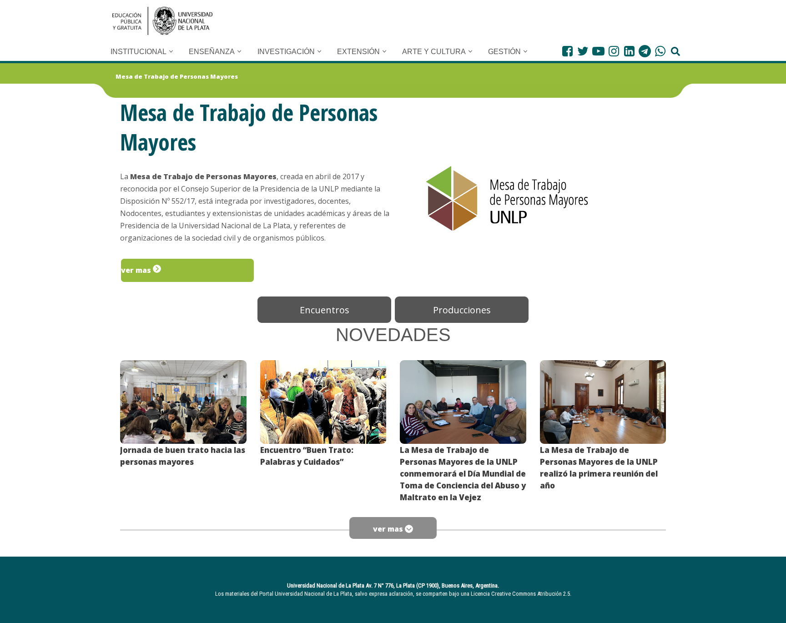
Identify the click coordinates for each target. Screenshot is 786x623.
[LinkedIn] (629, 51)
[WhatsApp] (660, 51)
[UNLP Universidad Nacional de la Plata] (162, 21)
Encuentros (324, 310)
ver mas (137, 270)
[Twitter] (583, 51)
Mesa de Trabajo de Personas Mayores (177, 76)
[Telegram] (645, 51)
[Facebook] (567, 51)
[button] (171, 51)
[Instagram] (614, 51)
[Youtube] (598, 51)
